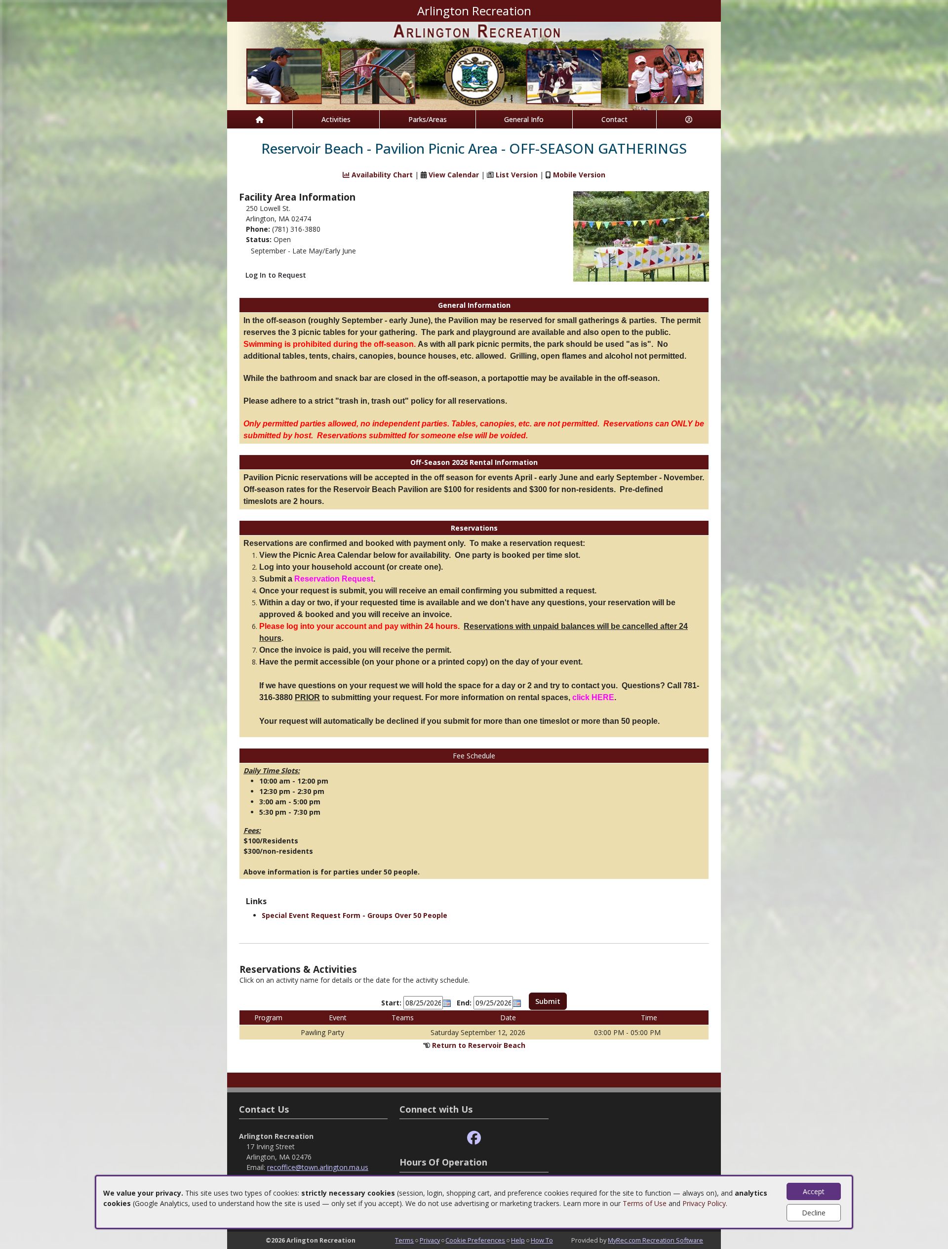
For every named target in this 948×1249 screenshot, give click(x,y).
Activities (336, 119)
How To (542, 1240)
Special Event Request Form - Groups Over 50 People (354, 915)
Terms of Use (645, 1203)
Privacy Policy (704, 1203)
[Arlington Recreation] (474, 65)
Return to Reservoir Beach (478, 1045)
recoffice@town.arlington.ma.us (317, 1167)
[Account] (689, 119)
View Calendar (454, 174)
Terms (404, 1240)
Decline (814, 1212)
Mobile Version (579, 174)
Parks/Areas (427, 119)
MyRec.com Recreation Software (655, 1240)
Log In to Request (275, 275)
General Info (524, 119)
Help (518, 1240)
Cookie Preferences (475, 1240)
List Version (517, 174)
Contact (614, 119)
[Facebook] (474, 1138)
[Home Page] (259, 119)
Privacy (430, 1240)
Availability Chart (381, 174)
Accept (814, 1191)
